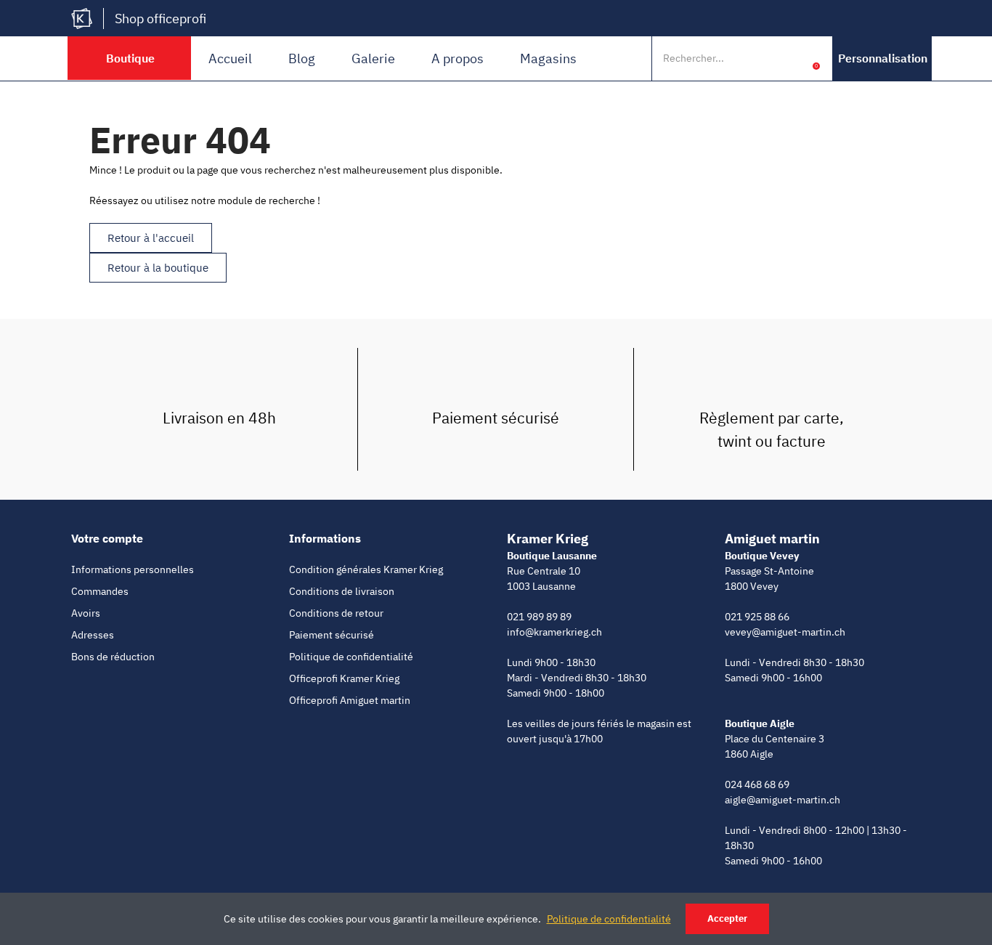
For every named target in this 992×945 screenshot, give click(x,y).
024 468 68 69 (757, 784)
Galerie (373, 58)
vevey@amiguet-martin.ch (785, 631)
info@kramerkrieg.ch (554, 631)
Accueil (230, 58)
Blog (301, 58)
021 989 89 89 (539, 616)
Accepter (727, 918)
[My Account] (793, 58)
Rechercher (763, 58)
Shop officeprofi (160, 18)
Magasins (548, 58)
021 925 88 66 (757, 616)
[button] (883, 58)
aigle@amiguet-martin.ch (782, 799)
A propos (457, 58)
